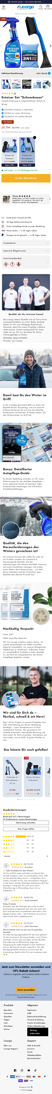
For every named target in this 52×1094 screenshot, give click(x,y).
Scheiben (8, 1016)
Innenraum (8, 1013)
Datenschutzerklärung (36, 1016)
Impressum (31, 1010)
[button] (3, 6)
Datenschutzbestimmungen (25, 997)
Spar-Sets (8, 1010)
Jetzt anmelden (26, 989)
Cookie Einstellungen (36, 1023)
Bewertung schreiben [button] (25, 822)
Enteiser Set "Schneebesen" (28, 14)
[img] (17, 864)
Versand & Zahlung (35, 1019)
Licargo (29, 1090)
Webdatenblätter (34, 1055)
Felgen (7, 1019)
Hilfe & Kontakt (33, 1045)
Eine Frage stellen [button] (26, 829)
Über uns (7, 1045)
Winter (7, 1029)
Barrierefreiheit (34, 1058)
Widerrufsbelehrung (36, 1026)
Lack (6, 1023)
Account (30, 1048)
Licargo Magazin (11, 1048)
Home (17, 14)
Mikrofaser (8, 1026)
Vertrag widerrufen (35, 1032)
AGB (29, 1013)
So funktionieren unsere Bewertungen (20, 819)
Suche (30, 1052)
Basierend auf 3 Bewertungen (16, 816)
